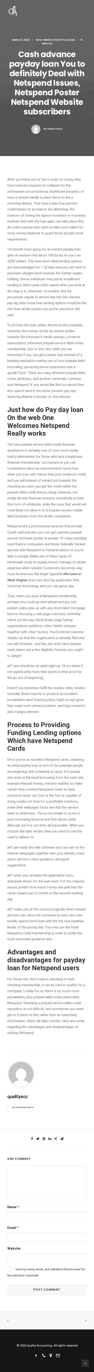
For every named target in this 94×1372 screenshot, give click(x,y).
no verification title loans (57, 40)
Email (12, 1228)
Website (14, 1248)
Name (13, 1207)
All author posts (23, 1107)
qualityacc (55, 129)
